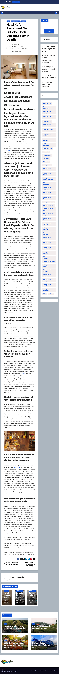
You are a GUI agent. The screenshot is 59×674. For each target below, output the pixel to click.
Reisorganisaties (47, 165)
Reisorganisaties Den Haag (48, 214)
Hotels (41, 670)
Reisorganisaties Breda (48, 202)
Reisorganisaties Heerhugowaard (47, 248)
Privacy (16, 671)
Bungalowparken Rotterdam (47, 117)
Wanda (17, 44)
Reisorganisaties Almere (47, 174)
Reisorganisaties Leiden (49, 261)
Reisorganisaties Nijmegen (47, 270)
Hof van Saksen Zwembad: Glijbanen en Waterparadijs (49, 77)
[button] (53, 12)
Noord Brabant (19, 590)
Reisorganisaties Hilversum (47, 252)
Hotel (8, 150)
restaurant (17, 467)
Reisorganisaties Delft (48, 205)
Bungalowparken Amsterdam (47, 107)
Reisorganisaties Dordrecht (47, 224)
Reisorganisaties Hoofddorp (47, 257)
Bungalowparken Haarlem (47, 112)
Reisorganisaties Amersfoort (47, 183)
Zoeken (49, 31)
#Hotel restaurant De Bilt (19, 49)
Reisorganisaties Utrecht (47, 285)
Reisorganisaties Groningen (47, 238)
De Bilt (8, 21)
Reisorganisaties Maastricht (47, 265)
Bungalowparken (47, 103)
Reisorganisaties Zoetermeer (47, 289)
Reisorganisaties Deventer (47, 219)
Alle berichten (10, 670)
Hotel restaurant (15, 21)
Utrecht (24, 21)
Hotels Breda (46, 151)
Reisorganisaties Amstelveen (47, 188)
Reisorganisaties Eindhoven (47, 228)
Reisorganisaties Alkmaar (47, 169)
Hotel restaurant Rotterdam (47, 139)
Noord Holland (31, 590)
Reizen (44, 293)
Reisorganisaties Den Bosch (48, 209)
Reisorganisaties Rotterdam (47, 275)
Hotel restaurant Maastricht (47, 135)
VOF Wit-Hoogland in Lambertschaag (12, 563)
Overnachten (46, 158)
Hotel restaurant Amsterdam (47, 125)
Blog (5, 623)
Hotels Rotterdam (47, 155)
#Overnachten (16, 51)
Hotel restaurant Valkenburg (47, 144)
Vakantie (51, 293)
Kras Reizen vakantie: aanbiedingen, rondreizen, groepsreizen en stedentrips (48, 59)
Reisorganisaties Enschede (47, 233)
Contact (56, 670)
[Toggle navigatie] (28, 12)
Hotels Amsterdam (47, 148)
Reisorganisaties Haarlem (47, 243)
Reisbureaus (46, 161)
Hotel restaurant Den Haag (48, 130)
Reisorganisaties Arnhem (47, 198)
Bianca (7, 630)
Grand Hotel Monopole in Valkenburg (29, 564)
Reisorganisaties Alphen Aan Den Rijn (48, 178)
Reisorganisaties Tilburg (47, 280)
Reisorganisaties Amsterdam (47, 193)
